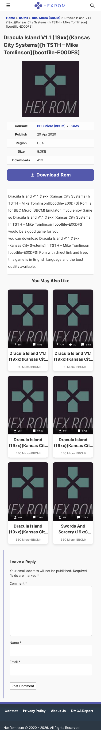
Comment (18, 583)
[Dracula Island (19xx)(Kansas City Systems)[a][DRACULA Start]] (73, 417)
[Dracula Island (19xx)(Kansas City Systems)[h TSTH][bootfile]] (28, 503)
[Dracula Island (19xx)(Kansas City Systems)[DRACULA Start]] (28, 417)
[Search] (92, 6)
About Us (58, 711)
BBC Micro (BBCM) (46, 18)
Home (10, 18)
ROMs (23, 18)
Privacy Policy (34, 711)
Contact (11, 711)
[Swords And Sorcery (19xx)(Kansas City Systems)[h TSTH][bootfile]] (73, 503)
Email (15, 662)
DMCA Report (82, 711)
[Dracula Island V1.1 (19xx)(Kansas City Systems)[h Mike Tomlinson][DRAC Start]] (73, 330)
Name (15, 643)
